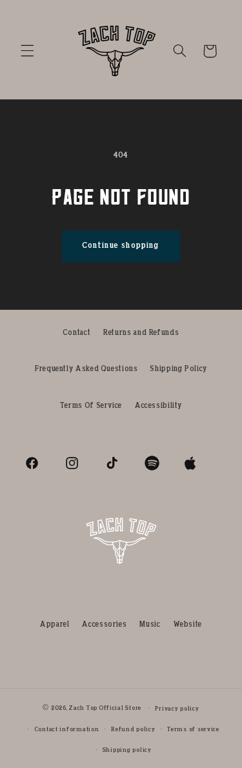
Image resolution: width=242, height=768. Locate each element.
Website (188, 625)
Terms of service (193, 730)
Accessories (104, 625)
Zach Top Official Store (105, 708)
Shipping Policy (178, 369)
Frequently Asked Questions (86, 369)
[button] (27, 51)
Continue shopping (121, 245)
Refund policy (133, 730)
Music (149, 625)
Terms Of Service (91, 406)
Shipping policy (127, 750)
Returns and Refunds (141, 333)
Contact (76, 333)
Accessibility (158, 406)
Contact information (67, 730)
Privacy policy (177, 709)
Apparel (54, 625)
